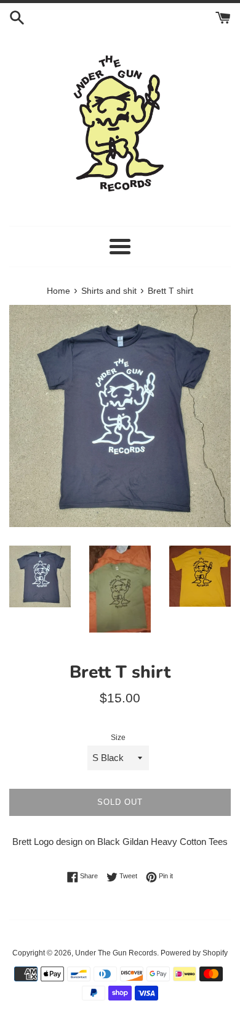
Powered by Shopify (194, 953)
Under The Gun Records (116, 953)
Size (118, 737)
